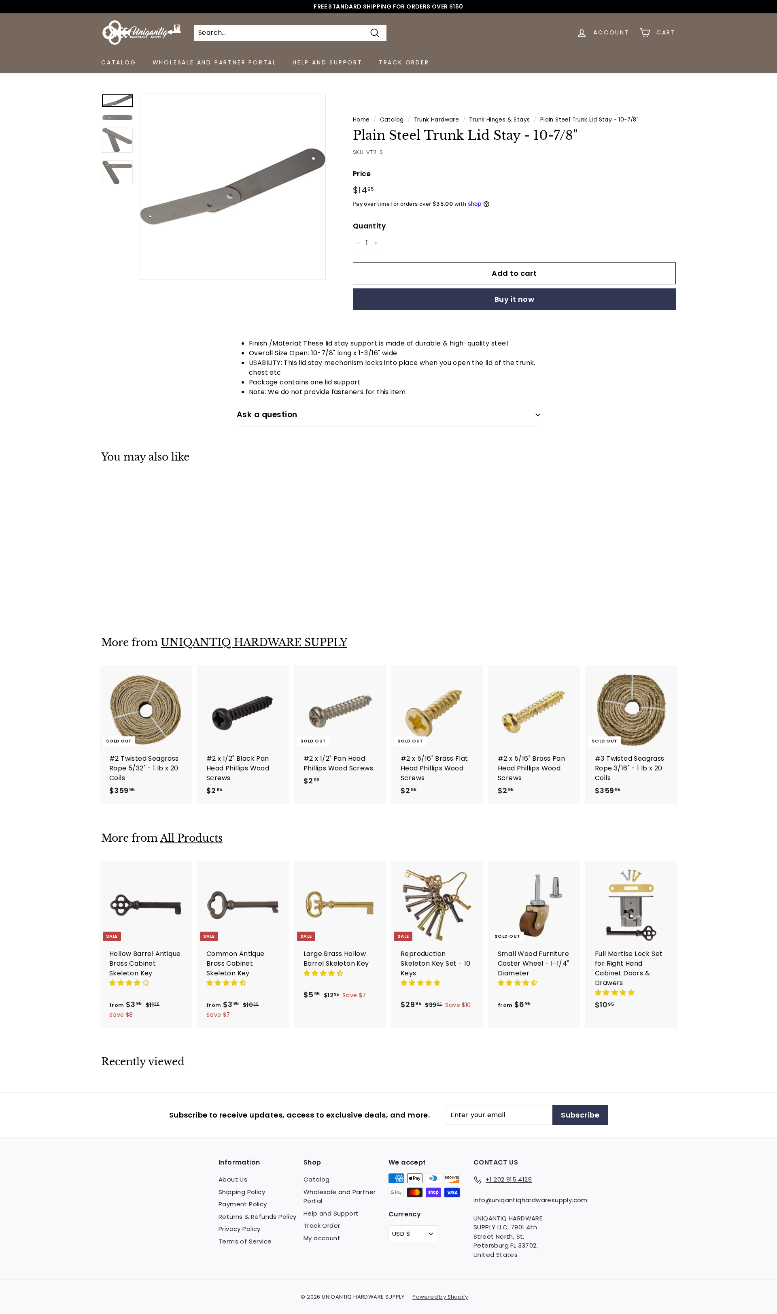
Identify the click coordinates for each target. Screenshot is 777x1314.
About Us (233, 1179)
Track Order (404, 62)
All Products (191, 838)
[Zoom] (232, 186)
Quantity (369, 226)
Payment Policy (243, 1204)
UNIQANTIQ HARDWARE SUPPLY (254, 642)
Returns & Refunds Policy (258, 1216)
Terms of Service (245, 1241)
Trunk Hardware (436, 120)
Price (362, 174)
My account (322, 1238)
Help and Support (328, 62)
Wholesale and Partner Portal (214, 62)
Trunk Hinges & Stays (499, 120)
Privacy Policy (240, 1228)
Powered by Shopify (440, 1297)
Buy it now (515, 299)
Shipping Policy (242, 1192)
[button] (130, 983)
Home (361, 120)
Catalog (118, 62)
